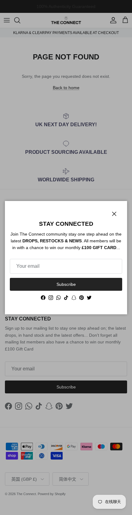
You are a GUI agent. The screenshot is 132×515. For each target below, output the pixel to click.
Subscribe (66, 284)
